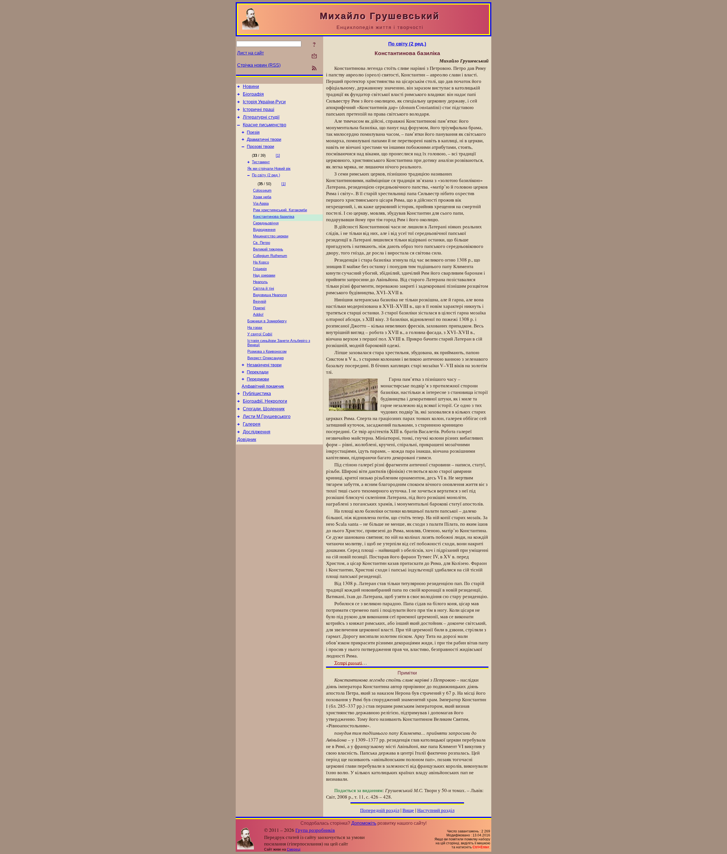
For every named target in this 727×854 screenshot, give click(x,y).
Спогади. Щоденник (264, 408)
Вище (408, 810)
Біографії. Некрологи (265, 401)
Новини (251, 86)
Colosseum (262, 190)
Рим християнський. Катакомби (280, 210)
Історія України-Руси (264, 101)
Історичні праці (258, 109)
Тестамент (261, 162)
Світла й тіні (263, 288)
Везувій (259, 301)
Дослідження (256, 431)
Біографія (253, 94)
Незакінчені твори (264, 365)
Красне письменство (264, 124)
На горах (254, 327)
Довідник (246, 439)
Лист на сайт (250, 53)
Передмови (258, 379)
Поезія (253, 132)
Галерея (251, 424)
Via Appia (261, 203)
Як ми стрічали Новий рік (269, 168)
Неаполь (260, 282)
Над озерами (264, 275)
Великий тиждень (268, 249)
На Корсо (261, 262)
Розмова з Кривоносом (267, 351)
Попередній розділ (379, 810)
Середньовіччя (266, 223)
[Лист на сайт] (314, 56)
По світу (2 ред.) (266, 175)
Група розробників (315, 830)
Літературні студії (261, 117)
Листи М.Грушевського (267, 416)
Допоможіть (363, 823)
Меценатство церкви (270, 236)
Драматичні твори (264, 139)
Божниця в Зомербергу (267, 321)
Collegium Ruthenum (270, 256)
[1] (278, 155)
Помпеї (259, 308)
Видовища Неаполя (270, 295)
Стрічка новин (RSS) (259, 65)
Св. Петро (261, 243)
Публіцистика (257, 393)
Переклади (257, 372)
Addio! (258, 314)
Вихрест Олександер (265, 358)
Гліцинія (260, 269)
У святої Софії (259, 334)
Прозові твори (260, 146)
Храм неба (262, 197)
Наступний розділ (435, 810)
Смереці (293, 849)
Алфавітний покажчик (263, 386)
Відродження (264, 229)
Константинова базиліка (273, 216)
